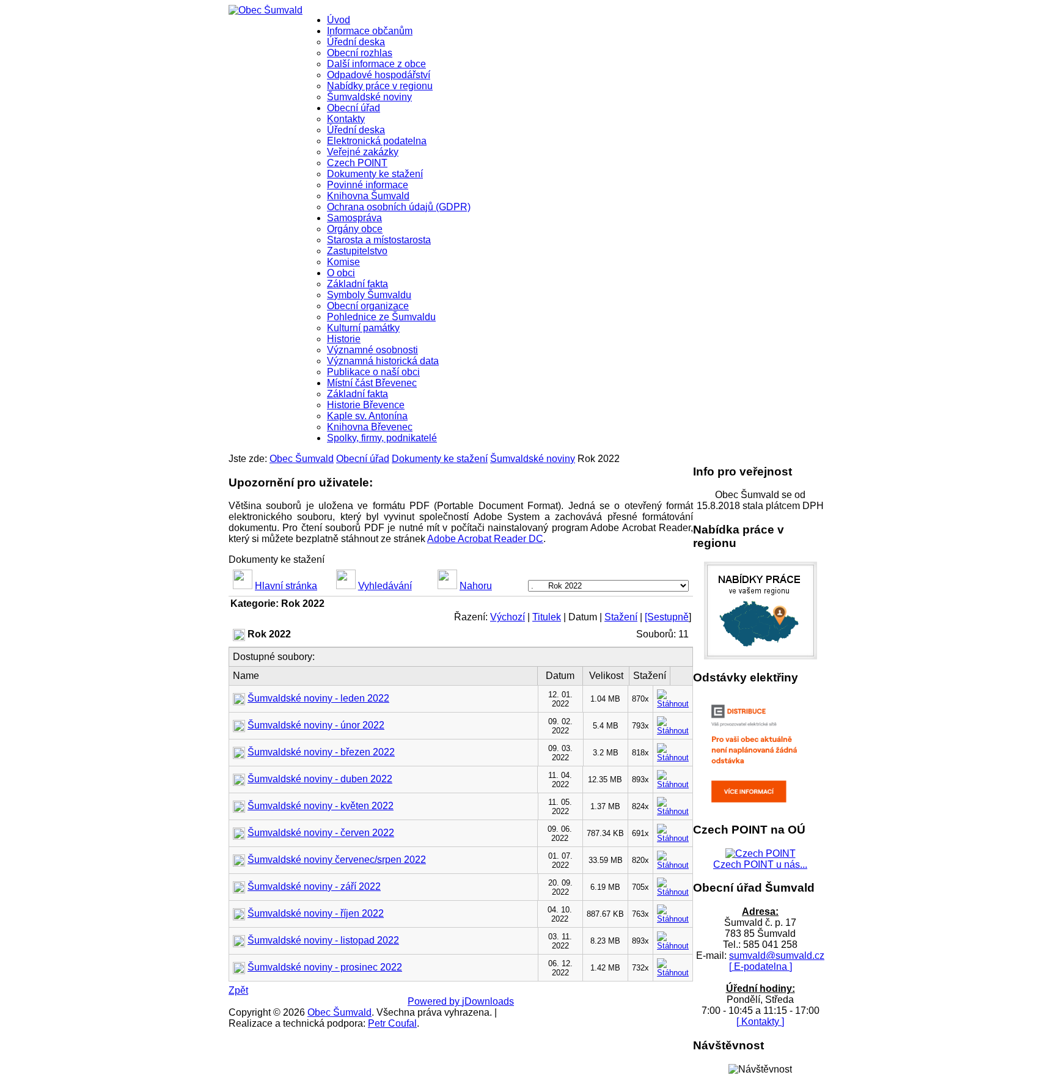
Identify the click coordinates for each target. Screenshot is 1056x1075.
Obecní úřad (362, 458)
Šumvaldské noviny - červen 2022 (321, 832)
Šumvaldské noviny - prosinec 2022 (325, 967)
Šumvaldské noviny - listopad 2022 (323, 940)
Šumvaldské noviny (532, 458)
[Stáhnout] (673, 696)
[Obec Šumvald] (265, 10)
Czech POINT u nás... (760, 864)
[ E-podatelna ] (760, 966)
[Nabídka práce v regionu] (760, 656)
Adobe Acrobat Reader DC (485, 539)
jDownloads (488, 1001)
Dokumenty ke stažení (440, 458)
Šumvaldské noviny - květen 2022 (321, 806)
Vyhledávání (385, 586)
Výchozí (507, 617)
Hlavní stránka (286, 586)
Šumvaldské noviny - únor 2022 (316, 725)
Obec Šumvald (302, 458)
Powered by (435, 1001)
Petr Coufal (392, 1023)
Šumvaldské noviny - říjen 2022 (316, 913)
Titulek (546, 617)
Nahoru (476, 586)
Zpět (238, 990)
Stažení (620, 617)
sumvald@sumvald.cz (776, 955)
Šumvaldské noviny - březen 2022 (321, 752)
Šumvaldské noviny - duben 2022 (320, 779)
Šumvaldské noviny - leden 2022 (318, 698)
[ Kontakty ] (760, 1021)
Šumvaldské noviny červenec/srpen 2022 (337, 859)
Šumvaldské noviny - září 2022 (314, 886)
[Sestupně (667, 617)
